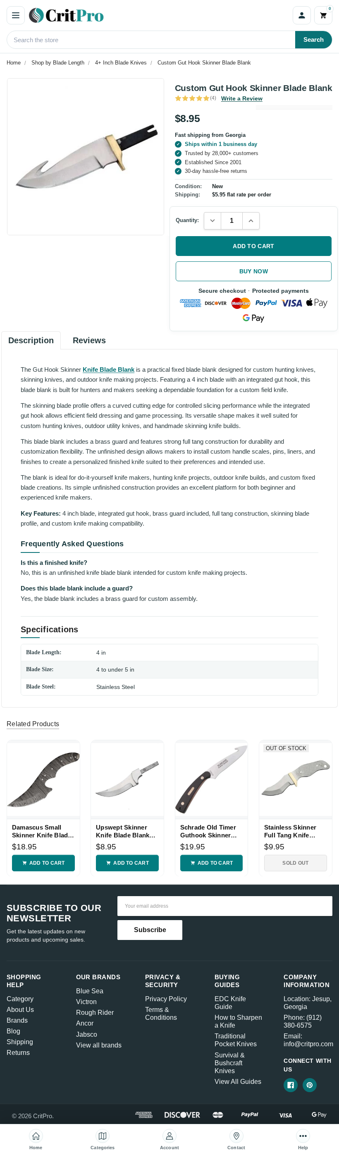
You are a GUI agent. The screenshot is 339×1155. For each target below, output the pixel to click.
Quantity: (187, 220)
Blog (13, 1031)
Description (31, 340)
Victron (86, 1001)
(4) (213, 98)
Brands (17, 1020)
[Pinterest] (310, 1085)
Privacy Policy (166, 998)
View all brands (99, 1045)
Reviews (89, 340)
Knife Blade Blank (108, 369)
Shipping (20, 1041)
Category (20, 998)
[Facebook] (291, 1085)
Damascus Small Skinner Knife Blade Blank (42, 831)
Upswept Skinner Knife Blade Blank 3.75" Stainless (122, 831)
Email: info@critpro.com (308, 1040)
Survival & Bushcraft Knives (230, 1063)
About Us (20, 1009)
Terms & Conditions (161, 1013)
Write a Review (242, 98)
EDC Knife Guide (230, 1002)
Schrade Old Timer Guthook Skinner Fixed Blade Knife (208, 831)
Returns (18, 1052)
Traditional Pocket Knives (236, 1040)
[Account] (302, 15)
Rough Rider (95, 1012)
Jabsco (86, 1034)
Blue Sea (89, 991)
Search (313, 39)
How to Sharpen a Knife (238, 1021)
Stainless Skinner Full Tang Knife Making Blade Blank (294, 831)
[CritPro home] (159, 15)
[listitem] (86, 157)
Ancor (84, 1023)
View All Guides (238, 1081)
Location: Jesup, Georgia (308, 1002)
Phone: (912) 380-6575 (303, 1021)
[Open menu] (16, 15)
